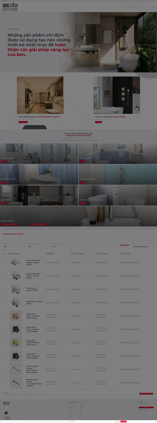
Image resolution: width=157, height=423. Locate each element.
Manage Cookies (117, 421)
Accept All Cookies (123, 421)
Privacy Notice (73, 421)
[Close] (156, 421)
